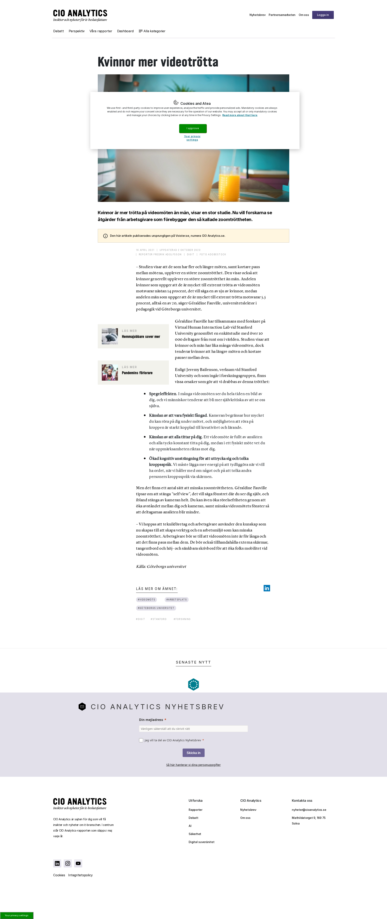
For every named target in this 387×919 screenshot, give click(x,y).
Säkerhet (195, 834)
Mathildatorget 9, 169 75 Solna (309, 820)
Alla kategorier (154, 31)
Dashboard (125, 31)
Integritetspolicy (80, 875)
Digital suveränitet (201, 842)
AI (190, 826)
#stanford (159, 619)
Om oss (304, 15)
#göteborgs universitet (156, 608)
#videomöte (146, 599)
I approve (193, 128)
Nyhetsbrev (258, 15)
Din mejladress (151, 720)
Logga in (323, 15)
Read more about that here (239, 115)
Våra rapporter (100, 31)
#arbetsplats (176, 599)
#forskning (182, 619)
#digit (140, 619)
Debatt (58, 31)
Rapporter (195, 809)
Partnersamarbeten (282, 15)
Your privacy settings (16, 915)
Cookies (59, 875)
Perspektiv (77, 31)
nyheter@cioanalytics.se (309, 809)
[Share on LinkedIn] (267, 588)
